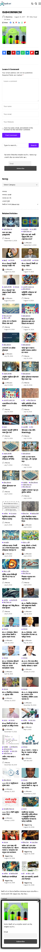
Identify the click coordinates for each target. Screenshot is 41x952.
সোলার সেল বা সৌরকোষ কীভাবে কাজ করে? (9, 322)
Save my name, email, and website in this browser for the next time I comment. (18, 129)
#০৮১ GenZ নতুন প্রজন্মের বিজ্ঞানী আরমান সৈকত (9, 292)
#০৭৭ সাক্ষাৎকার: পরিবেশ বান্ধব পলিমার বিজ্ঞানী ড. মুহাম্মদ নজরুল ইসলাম (10, 634)
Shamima (8, 17)
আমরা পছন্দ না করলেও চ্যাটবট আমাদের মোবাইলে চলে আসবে (29, 350)
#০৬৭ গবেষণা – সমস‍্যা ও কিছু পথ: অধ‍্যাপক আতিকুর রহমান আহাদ (30, 752)
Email (6, 932)
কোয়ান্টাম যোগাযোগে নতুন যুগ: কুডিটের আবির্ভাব (30, 491)
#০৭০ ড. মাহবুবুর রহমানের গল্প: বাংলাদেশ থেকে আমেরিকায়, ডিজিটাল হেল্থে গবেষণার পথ (30, 695)
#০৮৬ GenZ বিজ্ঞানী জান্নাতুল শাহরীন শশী (9, 264)
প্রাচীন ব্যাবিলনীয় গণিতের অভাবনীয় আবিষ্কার (29, 404)
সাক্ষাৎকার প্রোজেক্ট (6, 195)
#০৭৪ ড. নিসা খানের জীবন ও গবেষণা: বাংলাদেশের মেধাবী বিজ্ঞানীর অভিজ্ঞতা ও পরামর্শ (30, 663)
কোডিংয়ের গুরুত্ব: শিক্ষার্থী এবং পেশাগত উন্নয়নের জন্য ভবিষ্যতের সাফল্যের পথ (10, 547)
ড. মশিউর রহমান (28, 243)
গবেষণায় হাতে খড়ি (6, 198)
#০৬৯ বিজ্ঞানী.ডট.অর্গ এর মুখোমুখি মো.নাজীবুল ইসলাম (10, 724)
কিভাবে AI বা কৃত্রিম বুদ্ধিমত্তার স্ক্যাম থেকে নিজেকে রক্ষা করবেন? (28, 321)
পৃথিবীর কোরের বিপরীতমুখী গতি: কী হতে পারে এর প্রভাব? (9, 576)
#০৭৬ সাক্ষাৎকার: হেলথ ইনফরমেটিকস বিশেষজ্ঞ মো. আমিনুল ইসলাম (29, 634)
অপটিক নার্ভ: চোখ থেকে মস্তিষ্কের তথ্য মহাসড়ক (29, 846)
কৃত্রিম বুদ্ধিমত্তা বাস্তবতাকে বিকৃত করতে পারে (30, 378)
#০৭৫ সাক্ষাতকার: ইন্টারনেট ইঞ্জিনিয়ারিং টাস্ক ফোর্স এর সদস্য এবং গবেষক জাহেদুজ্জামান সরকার (10, 664)
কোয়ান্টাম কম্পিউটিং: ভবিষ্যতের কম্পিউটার (8, 458)
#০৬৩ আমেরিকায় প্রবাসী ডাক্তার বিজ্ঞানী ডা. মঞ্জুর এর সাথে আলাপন (30, 785)
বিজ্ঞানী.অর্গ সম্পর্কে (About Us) (10, 204)
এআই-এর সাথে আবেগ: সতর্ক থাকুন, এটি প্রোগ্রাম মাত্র (29, 459)
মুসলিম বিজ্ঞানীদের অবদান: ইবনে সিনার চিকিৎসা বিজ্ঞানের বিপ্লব (30, 518)
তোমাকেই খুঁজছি (6, 201)
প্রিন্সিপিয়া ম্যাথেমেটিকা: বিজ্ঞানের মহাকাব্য (9, 517)
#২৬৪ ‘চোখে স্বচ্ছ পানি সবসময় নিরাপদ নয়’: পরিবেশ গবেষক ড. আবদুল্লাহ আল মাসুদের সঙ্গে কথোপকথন (10, 848)
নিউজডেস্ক (7, 238)
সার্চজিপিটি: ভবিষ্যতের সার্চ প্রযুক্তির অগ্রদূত (29, 293)
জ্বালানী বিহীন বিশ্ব (27, 723)
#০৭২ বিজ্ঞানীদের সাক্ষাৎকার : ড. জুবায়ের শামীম (10, 693)
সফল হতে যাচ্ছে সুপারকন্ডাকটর (6, 233)
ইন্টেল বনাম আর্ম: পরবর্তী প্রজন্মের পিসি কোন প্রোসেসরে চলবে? (28, 236)
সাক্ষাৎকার (4, 191)
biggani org (28, 825)
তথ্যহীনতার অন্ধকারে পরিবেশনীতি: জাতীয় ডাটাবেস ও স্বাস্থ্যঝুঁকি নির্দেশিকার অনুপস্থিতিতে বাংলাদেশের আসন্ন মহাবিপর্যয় (30, 816)
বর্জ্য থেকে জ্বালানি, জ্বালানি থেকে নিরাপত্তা (30, 878)
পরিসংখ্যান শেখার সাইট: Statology (29, 431)
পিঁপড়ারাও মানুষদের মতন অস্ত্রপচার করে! (28, 577)
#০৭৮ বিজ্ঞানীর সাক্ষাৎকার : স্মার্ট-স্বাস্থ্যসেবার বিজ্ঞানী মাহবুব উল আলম (30, 605)
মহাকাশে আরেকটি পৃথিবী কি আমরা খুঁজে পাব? (10, 431)
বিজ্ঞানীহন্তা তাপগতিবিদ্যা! (9, 877)
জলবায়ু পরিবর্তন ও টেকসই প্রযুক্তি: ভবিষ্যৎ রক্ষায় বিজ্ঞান (29, 547)
